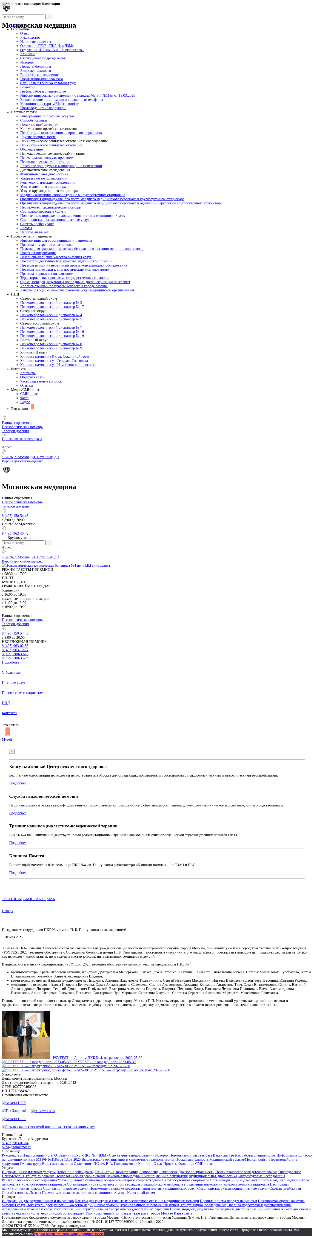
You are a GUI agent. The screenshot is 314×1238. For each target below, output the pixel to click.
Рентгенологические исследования (47, 182)
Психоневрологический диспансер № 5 (51, 319)
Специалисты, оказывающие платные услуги (55, 220)
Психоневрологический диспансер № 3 (51, 302)
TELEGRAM (12, 899)
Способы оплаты (33, 120)
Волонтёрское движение (39, 75)
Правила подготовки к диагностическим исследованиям (64, 269)
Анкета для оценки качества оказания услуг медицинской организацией (77, 290)
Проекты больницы (35, 66)
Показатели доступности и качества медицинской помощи (66, 261)
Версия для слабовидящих (22, 561)
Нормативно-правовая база (41, 79)
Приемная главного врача (22, 439)
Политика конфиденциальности (79, 1234)
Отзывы (26, 385)
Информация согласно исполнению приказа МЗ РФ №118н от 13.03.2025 (77, 95)
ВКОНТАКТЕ (34, 899)
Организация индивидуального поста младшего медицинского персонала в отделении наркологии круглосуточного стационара (121, 203)
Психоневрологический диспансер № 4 (51, 315)
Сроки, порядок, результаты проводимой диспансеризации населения (75, 282)
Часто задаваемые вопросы (41, 381)
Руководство (30, 37)
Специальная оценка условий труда (48, 83)
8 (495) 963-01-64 (15, 1143)
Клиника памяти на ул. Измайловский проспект (58, 365)
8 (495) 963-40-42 (15, 533)
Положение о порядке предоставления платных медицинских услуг (73, 215)
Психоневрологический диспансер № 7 (51, 327)
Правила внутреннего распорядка (46, 244)
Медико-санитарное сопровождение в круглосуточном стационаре (72, 195)
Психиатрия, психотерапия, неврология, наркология (61, 133)
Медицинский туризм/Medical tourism (49, 104)
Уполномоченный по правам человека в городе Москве (64, 286)
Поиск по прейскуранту (39, 124)
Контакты (28, 373)
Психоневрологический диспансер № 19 (52, 336)
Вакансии (28, 87)
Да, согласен (44, 1234)
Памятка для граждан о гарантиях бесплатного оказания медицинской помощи (82, 249)
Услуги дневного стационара (43, 186)
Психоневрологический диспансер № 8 (51, 344)
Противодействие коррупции (43, 108)
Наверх (7, 911)
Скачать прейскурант (37, 224)
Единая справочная (17, 423)
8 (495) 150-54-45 (15, 516)
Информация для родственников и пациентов (56, 240)
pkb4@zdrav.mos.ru (16, 1147)
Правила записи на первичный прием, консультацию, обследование (73, 265)
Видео (25, 402)
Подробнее (10, 662)
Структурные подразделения (43, 58)
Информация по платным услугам (47, 116)
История (27, 62)
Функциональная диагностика (44, 174)
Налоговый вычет (34, 232)
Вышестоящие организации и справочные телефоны (61, 99)
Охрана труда (30, 1164)
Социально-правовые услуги (43, 211)
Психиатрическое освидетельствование (51, 145)
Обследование (31, 149)
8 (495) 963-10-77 (15, 650)
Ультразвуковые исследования (43, 178)
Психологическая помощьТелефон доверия (22, 429)
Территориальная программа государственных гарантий (64, 278)
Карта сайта (183, 1213)
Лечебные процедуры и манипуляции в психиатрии (61, 166)
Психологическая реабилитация (45, 162)
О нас (158, 1164)
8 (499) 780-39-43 (15, 654)
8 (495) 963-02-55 (15, 646)
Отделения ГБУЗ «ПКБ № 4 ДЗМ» (47, 46)
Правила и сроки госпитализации (46, 273)
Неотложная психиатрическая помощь (50, 207)
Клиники (27, 54)
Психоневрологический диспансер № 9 (51, 348)
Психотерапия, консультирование (46, 157)
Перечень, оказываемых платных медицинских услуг (84, 1193)
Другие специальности (38, 137)
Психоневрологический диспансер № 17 (52, 307)
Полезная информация (38, 253)
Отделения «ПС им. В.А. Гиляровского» (52, 50)
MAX (51, 899)
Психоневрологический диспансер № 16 (52, 331)
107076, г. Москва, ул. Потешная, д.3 (30, 557)
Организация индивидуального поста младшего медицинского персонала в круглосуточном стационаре (102, 199)
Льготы (26, 228)
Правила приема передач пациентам (228, 1201)
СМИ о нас (29, 394)
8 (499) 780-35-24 (15, 658)
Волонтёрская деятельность (186, 1159)
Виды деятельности (35, 70)
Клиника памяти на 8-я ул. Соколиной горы (54, 356)
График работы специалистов (43, 91)
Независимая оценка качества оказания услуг (55, 257)
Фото (24, 398)
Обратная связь (32, 377)
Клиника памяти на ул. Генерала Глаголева (54, 360)
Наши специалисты (35, 41)
